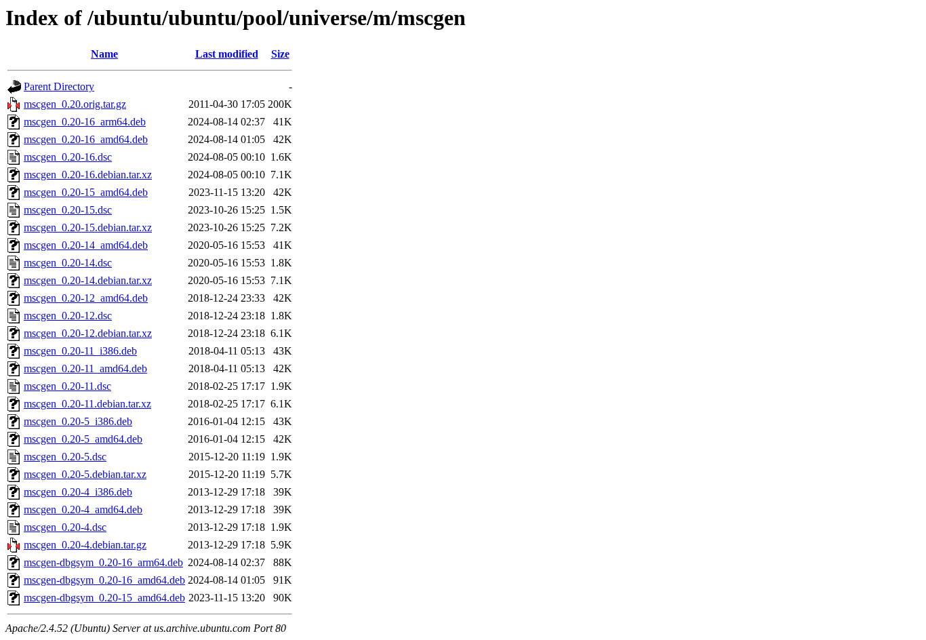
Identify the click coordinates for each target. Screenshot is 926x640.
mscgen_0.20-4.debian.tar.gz (85, 545)
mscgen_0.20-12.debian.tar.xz (88, 333)
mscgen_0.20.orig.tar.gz (75, 104)
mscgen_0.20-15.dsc (68, 210)
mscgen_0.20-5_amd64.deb (83, 439)
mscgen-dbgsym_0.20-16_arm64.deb (103, 562)
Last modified (226, 54)
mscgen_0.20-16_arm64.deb (85, 121)
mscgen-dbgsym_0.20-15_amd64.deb (104, 597)
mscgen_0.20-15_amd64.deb (86, 192)
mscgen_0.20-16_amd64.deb (86, 139)
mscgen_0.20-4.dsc (65, 527)
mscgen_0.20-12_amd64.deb (86, 298)
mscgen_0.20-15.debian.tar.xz (88, 227)
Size (280, 54)
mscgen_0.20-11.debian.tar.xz (87, 403)
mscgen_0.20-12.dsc (68, 315)
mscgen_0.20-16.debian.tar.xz (88, 174)
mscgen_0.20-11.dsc (67, 386)
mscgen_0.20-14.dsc (68, 262)
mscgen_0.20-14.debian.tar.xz (88, 280)
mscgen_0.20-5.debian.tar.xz (85, 474)
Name (104, 54)
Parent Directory (59, 86)
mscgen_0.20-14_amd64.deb (86, 245)
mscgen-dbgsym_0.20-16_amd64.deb (104, 580)
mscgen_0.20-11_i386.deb (80, 351)
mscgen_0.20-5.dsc (65, 456)
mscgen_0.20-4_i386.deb (78, 492)
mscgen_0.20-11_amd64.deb (85, 368)
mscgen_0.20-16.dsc (68, 157)
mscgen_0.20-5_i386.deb (78, 421)
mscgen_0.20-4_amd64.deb (83, 509)
